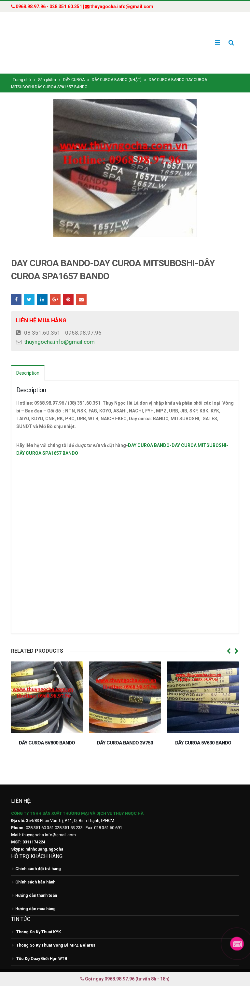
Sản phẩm (47, 79)
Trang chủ (22, 79)
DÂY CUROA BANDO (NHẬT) (117, 79)
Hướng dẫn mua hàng (35, 908)
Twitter (29, 299)
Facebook (16, 299)
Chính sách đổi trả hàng (38, 868)
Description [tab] (27, 373)
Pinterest (68, 299)
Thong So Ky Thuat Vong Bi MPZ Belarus (55, 945)
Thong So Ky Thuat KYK (38, 931)
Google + (55, 299)
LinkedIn (42, 299)
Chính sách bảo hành (35, 882)
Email (81, 299)
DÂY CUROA (74, 79)
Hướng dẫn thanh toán (36, 895)
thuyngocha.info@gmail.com (59, 342)
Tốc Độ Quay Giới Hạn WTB (41, 958)
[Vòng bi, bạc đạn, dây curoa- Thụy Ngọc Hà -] (35, 42)
